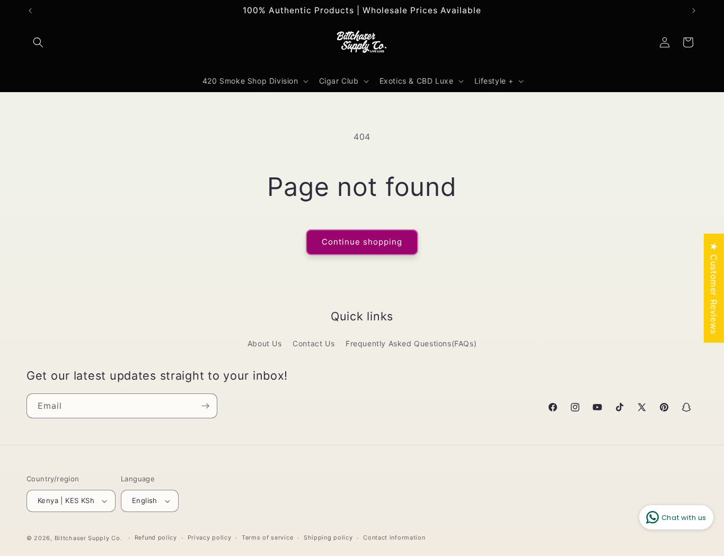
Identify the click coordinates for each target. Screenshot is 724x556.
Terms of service (267, 537)
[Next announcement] (693, 11)
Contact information (394, 537)
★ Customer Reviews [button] (714, 288)
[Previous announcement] (30, 11)
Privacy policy (210, 537)
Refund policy (156, 537)
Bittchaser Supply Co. (88, 538)
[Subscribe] (205, 405)
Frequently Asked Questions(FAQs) (411, 343)
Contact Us (313, 343)
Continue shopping (362, 242)
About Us (265, 343)
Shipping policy (328, 537)
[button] (38, 42)
